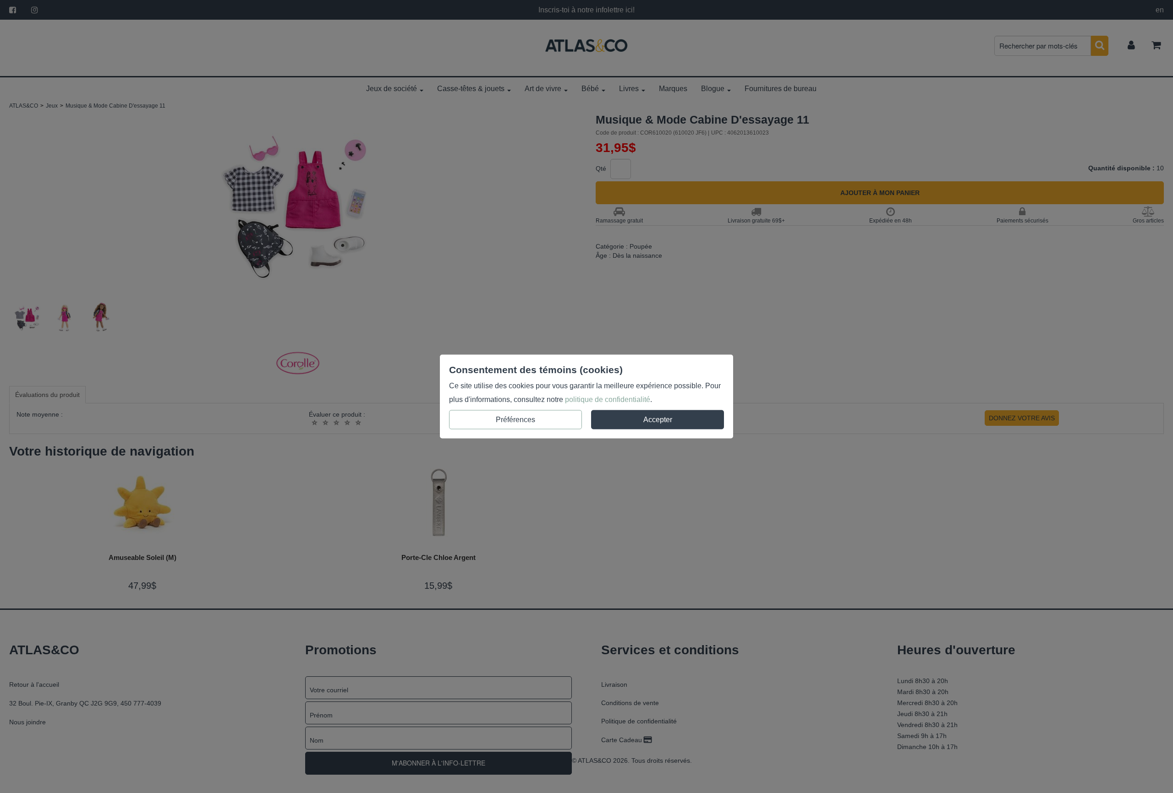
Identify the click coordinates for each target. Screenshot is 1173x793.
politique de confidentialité (607, 399)
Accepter (657, 420)
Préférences (515, 420)
